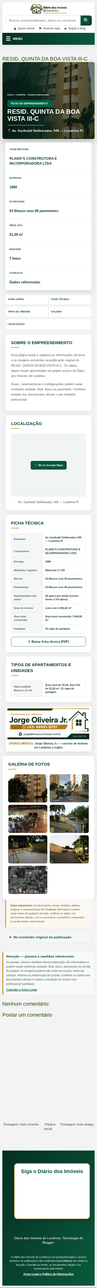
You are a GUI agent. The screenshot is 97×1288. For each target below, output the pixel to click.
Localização (16, 324)
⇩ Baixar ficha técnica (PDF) (48, 641)
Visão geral (16, 299)
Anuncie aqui (49, 28)
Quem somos (24, 28)
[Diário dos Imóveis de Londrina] (48, 9)
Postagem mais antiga (76, 1124)
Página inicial (49, 1126)
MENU (14, 39)
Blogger (48, 1242)
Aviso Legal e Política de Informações (48, 1274)
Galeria (56, 311)
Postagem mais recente (21, 1124)
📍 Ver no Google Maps (48, 465)
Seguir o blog (74, 28)
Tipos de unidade (19, 311)
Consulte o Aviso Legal (21, 990)
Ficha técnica (60, 299)
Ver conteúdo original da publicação (42, 937)
